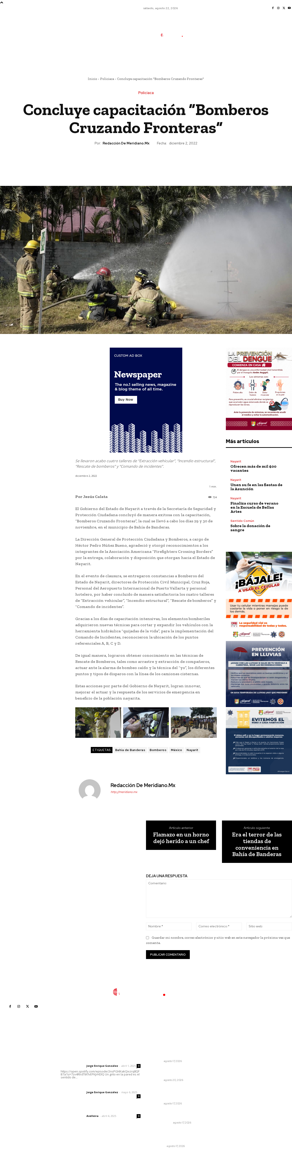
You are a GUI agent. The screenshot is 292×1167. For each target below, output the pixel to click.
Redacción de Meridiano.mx (126, 143)
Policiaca (107, 79)
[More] (167, 161)
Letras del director (72, 1065)
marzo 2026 (224, 1096)
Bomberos (158, 750)
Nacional (158, 1146)
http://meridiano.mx (124, 792)
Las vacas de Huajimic (84, 1086)
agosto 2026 (224, 1061)
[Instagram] (278, 8)
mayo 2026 (223, 1082)
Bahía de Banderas (130, 750)
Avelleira (92, 1116)
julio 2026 (222, 1068)
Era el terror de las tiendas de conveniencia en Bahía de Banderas (257, 844)
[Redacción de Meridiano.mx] (92, 790)
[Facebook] (273, 8)
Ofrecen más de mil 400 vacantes (253, 468)
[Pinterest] (145, 161)
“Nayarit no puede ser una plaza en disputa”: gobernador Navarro (173, 1093)
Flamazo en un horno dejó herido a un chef (181, 837)
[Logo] (175, 35)
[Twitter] (284, 8)
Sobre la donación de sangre (250, 527)
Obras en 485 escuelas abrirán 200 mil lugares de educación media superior (172, 1135)
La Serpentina (161, 1122)
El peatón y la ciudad (82, 1110)
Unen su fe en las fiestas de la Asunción (256, 486)
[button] (204, 55)
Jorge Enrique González (102, 1065)
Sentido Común (242, 520)
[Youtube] (289, 8)
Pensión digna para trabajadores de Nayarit (171, 1114)
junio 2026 (222, 1075)
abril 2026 (222, 1089)
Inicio (92, 79)
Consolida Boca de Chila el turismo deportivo (173, 1052)
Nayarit (192, 750)
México (176, 750)
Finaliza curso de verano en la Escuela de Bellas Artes (254, 507)
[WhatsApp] (156, 161)
